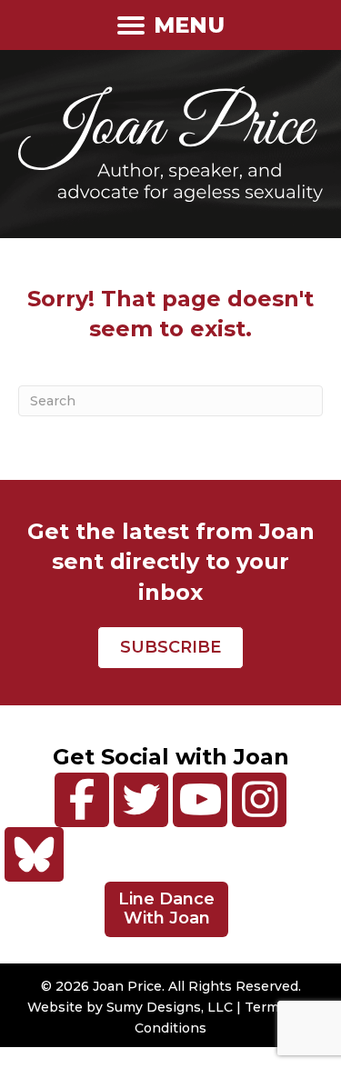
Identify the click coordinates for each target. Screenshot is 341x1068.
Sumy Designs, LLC (169, 1007)
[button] (82, 800)
